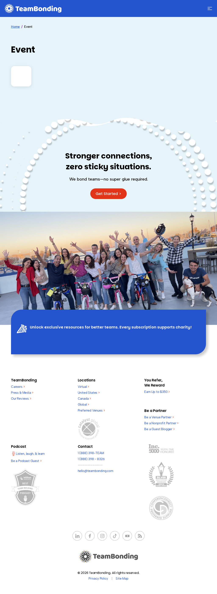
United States (89, 393)
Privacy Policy (98, 578)
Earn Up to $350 (157, 392)
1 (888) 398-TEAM (91, 453)
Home (15, 27)
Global (83, 404)
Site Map (122, 578)
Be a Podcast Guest (26, 461)
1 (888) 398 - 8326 (91, 459)
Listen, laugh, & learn (30, 454)
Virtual (83, 387)
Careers (18, 387)
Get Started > (108, 193)
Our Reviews (21, 399)
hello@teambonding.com (95, 471)
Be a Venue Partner (159, 417)
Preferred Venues (91, 410)
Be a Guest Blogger (159, 429)
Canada (84, 399)
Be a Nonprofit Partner (161, 423)
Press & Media (22, 393)
